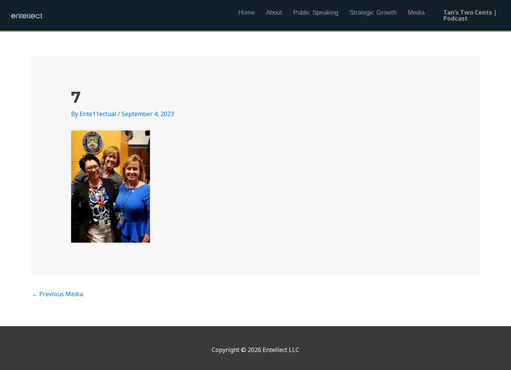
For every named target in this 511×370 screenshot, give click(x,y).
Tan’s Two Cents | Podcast (470, 15)
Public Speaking (315, 12)
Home (246, 12)
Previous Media (57, 294)
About (274, 12)
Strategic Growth (373, 12)
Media (416, 12)
